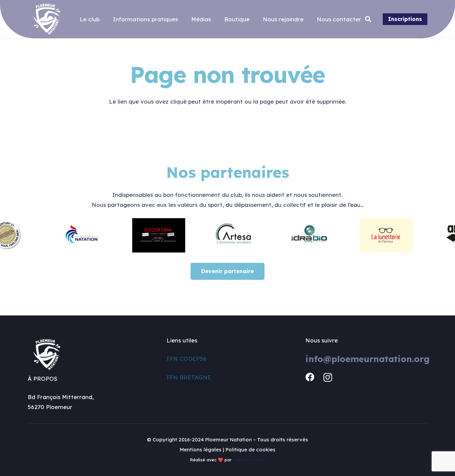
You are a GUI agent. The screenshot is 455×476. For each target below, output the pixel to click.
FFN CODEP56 (187, 358)
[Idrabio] (304, 235)
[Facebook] (309, 377)
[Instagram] (327, 378)
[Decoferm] (152, 235)
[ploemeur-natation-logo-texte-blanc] (47, 19)
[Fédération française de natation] (76, 235)
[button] (368, 19)
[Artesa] (228, 235)
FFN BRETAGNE (189, 377)
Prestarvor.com (249, 459)
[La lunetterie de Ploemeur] (380, 235)
